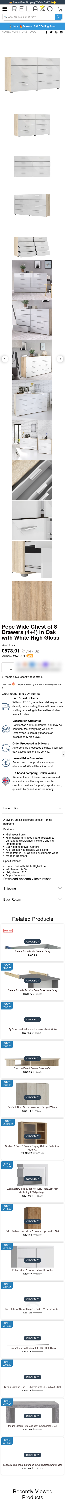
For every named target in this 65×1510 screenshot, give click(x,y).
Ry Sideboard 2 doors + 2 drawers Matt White (32, 1029)
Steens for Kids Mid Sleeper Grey (32, 951)
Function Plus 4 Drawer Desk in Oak (33, 1068)
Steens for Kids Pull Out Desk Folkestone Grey (32, 990)
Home (6, 31)
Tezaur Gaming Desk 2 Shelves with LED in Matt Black (32, 1387)
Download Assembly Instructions (27, 878)
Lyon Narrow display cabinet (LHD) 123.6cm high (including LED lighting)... (32, 1190)
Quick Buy (32, 941)
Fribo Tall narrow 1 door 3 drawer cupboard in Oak (32, 1231)
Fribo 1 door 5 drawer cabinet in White (32, 1270)
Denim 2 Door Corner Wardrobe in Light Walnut (33, 1107)
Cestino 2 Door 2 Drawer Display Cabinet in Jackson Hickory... (32, 1147)
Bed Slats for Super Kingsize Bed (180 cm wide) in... (32, 1309)
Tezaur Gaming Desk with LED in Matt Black (32, 1348)
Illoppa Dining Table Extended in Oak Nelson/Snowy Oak (32, 1464)
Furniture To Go (24, 31)
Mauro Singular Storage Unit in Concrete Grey (32, 1425)
